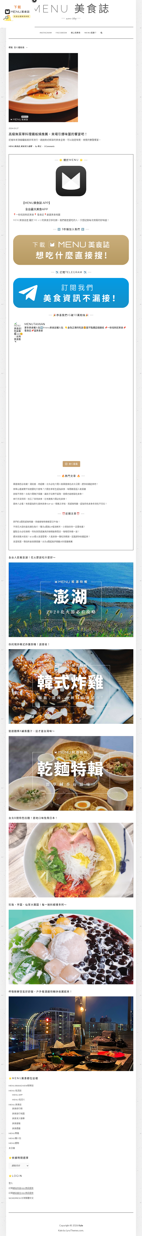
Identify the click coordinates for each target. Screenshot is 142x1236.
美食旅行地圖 (18, 1113)
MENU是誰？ (91, 33)
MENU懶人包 (15, 1138)
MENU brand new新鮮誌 (21, 1085)
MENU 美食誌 (71, 9)
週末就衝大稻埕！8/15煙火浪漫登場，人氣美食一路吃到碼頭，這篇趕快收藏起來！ (51, 536)
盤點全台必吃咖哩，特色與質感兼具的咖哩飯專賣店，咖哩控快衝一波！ (46, 531)
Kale (81, 1225)
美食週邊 (16, 1128)
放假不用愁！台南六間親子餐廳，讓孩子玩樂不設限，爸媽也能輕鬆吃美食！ (48, 494)
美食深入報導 (26, 146)
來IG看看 (73, 463)
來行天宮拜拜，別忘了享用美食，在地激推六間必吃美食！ (40, 499)
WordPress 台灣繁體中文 (21, 1198)
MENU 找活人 (18, 1099)
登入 (11, 1183)
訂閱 (21, 1188)
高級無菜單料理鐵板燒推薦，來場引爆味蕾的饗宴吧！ (48, 134)
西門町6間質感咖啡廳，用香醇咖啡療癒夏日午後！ (36, 521)
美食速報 (16, 1123)
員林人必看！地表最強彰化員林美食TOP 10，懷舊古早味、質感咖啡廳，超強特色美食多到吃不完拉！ (60, 504)
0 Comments (49, 146)
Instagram (46, 33)
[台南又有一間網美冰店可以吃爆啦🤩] (109, 440)
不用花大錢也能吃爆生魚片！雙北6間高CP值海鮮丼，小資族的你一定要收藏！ (49, 526)
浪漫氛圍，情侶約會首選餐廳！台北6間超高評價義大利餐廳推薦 (43, 541)
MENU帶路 (14, 1133)
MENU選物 (14, 1143)
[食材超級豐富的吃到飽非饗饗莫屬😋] (71, 365)
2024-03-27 (13, 128)
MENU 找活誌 (15, 1090)
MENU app (17, 1094)
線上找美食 (76, 33)
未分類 (12, 1148)
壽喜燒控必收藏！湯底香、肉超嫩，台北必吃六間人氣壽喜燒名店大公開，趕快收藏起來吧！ (55, 484)
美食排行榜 (17, 1108)
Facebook (61, 33)
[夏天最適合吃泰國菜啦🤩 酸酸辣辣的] (109, 403)
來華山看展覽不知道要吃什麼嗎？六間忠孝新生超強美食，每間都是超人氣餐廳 (49, 489)
